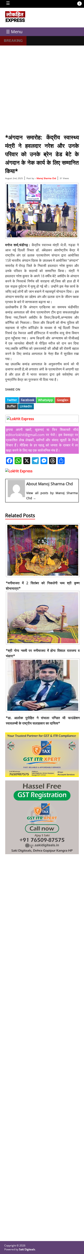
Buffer (11, 406)
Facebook (27, 400)
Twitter (12, 400)
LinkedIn (26, 406)
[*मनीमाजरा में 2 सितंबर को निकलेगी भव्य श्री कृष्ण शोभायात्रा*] (42, 577)
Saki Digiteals (27, 1249)
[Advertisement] (42, 88)
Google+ (62, 400)
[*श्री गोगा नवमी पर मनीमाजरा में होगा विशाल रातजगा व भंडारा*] (42, 645)
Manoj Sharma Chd (46, 178)
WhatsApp (45, 400)
